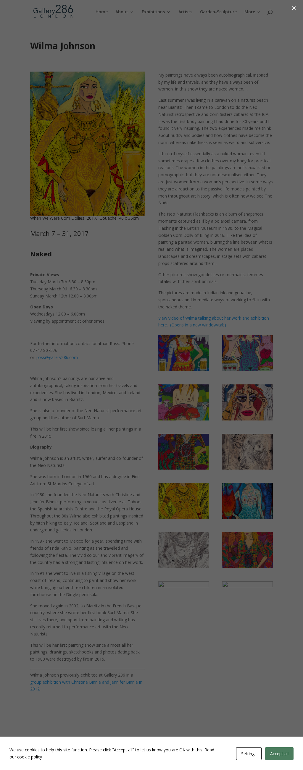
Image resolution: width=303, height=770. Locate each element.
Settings (249, 753)
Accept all (279, 753)
